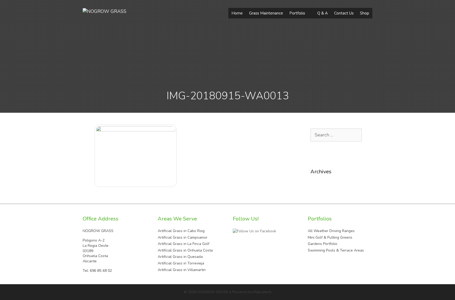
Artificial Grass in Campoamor (182, 237)
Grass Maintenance (266, 13)
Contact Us (344, 13)
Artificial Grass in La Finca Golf (183, 243)
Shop (364, 13)
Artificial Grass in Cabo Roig (181, 230)
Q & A (322, 13)
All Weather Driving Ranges (331, 230)
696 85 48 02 (101, 270)
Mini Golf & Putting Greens (330, 237)
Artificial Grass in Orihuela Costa (185, 250)
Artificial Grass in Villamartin (182, 269)
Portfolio (297, 13)
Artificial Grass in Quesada (180, 256)
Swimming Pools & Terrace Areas (336, 250)
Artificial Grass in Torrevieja (181, 263)
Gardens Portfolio (322, 243)
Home (237, 13)
